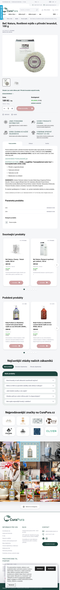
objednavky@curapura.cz (51, 531)
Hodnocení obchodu (16, 2)
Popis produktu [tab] (12, 143)
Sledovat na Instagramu (31, 506)
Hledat (37, 10)
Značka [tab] (47, 143)
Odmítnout (40, 568)
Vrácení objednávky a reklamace (10, 545)
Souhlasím (51, 568)
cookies (14, 579)
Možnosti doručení (36, 103)
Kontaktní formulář (50, 544)
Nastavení (11, 585)
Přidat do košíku (23, 108)
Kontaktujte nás (6, 2)
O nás (24, 2)
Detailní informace (7, 93)
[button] (24, 289)
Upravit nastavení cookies (36, 588)
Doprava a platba (6, 538)
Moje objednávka (6, 543)
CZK (53, 2)
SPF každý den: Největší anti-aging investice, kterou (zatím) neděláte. (30, 535)
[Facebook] (43, 538)
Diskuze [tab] (31, 143)
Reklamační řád (6, 548)
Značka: (7, 32)
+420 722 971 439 (49, 534)
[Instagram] (46, 538)
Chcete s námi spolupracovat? (9, 540)
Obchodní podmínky (7, 550)
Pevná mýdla (12, 222)
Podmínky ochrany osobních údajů (10, 553)
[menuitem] (4, 14)
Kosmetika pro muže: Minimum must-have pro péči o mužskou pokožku (29, 541)
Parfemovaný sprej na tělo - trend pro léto (30, 531)
